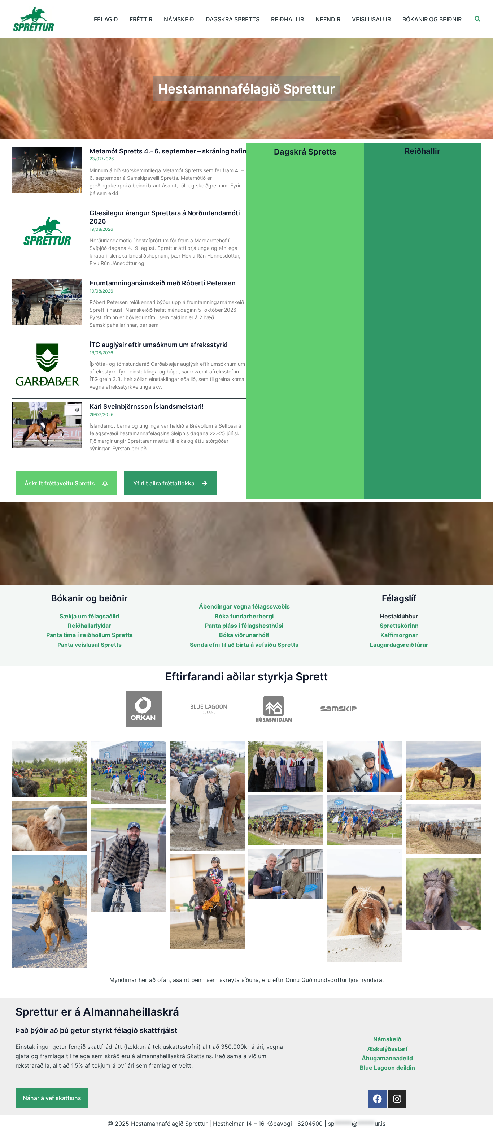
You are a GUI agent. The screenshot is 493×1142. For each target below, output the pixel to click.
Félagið (106, 19)
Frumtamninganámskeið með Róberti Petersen (163, 283)
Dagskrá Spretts (232, 19)
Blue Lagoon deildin (387, 1067)
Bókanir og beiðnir (432, 19)
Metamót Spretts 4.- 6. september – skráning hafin (168, 151)
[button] (478, 18)
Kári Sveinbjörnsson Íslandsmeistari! (147, 406)
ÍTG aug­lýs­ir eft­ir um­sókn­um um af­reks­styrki (159, 345)
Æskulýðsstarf (387, 1048)
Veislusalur (371, 19)
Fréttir (141, 19)
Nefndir (327, 19)
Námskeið (179, 19)
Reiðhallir (287, 19)
